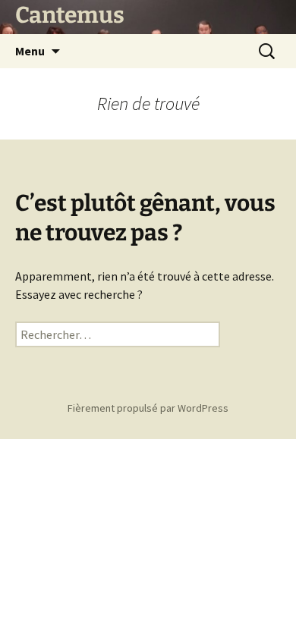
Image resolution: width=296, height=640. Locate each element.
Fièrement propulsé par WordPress (148, 408)
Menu (30, 50)
